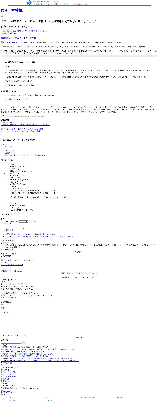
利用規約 (119, 398)
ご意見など (49, 400)
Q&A (46, 398)
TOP (10, 398)
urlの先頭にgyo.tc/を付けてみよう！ (45, 1)
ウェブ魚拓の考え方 (87, 398)
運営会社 (12, 400)
